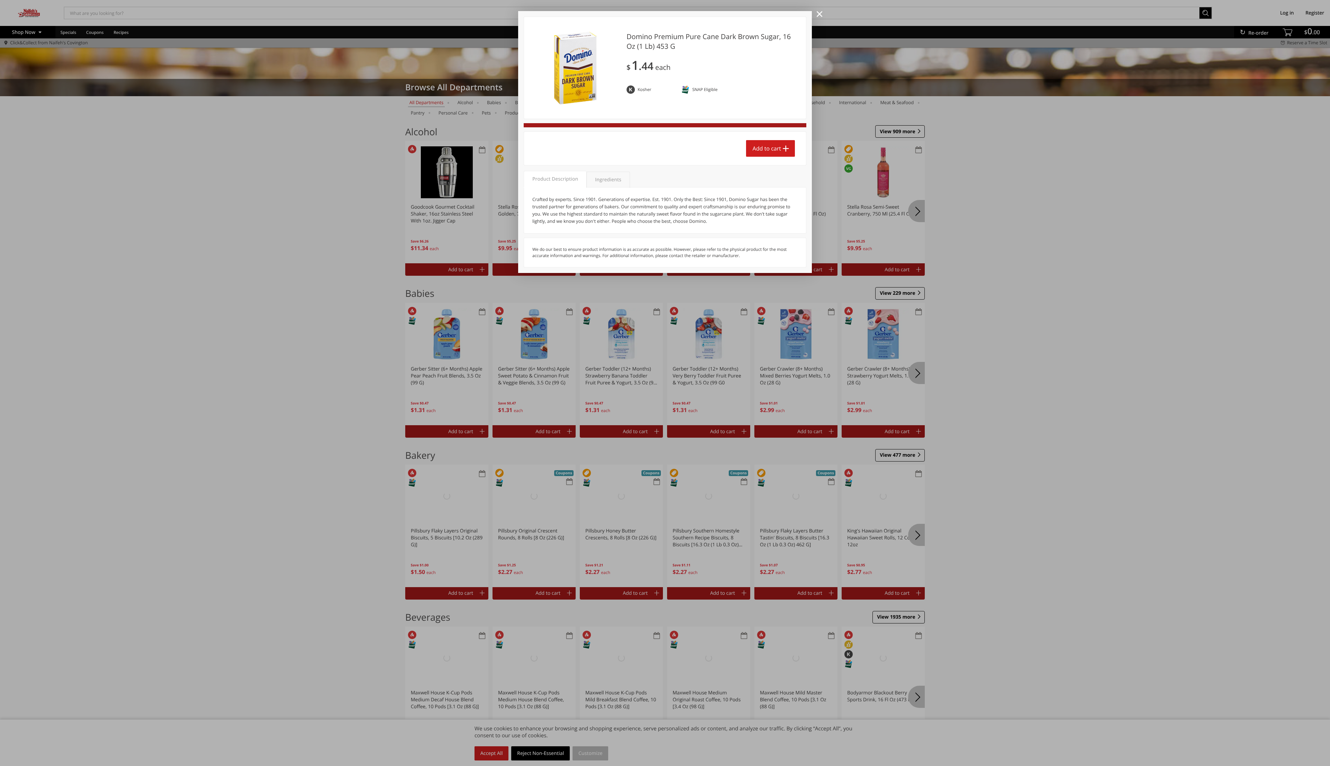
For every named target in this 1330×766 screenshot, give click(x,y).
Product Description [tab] (555, 179)
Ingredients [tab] (608, 179)
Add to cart (767, 148)
